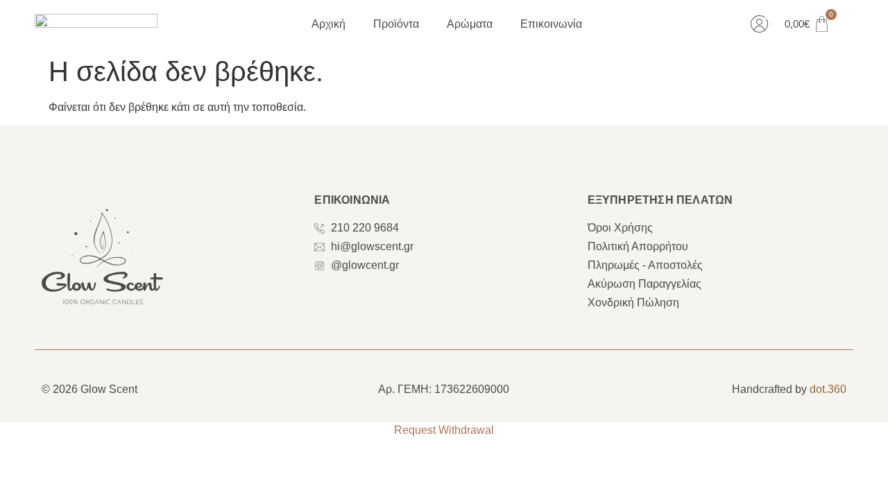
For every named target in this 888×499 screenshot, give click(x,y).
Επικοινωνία (551, 24)
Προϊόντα (396, 24)
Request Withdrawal (444, 430)
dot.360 (828, 389)
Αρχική (328, 24)
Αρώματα (470, 24)
